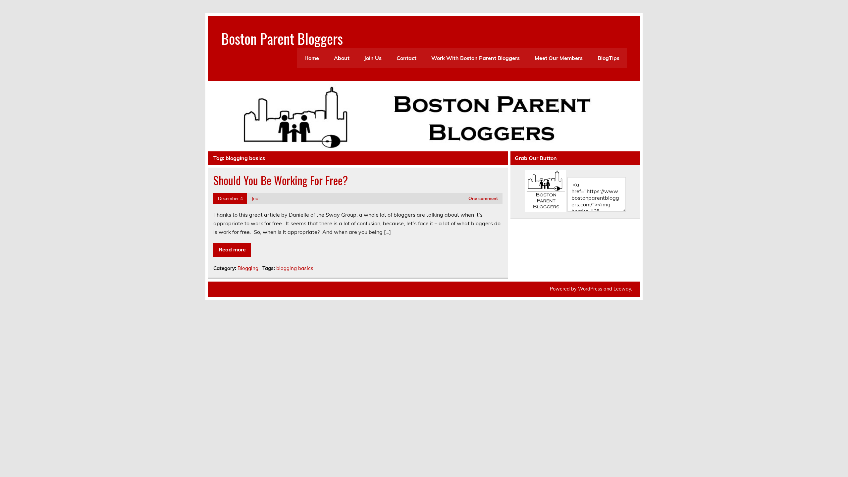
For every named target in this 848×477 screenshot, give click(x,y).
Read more (232, 249)
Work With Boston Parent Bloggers (475, 58)
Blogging (248, 268)
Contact (406, 58)
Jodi (255, 198)
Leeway (622, 289)
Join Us (373, 58)
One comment (483, 198)
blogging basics (294, 268)
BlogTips (608, 58)
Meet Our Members (559, 58)
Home (311, 58)
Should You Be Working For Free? (280, 180)
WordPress (590, 289)
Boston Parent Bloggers (282, 38)
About (341, 58)
